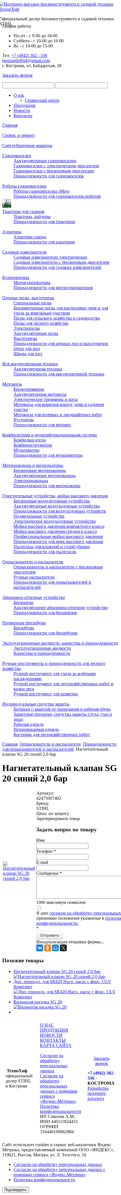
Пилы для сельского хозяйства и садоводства (57, 318)
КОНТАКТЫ (53, 1040)
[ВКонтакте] (39, 947)
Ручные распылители (34, 577)
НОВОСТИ (51, 1035)
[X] (63, 947)
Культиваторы (15, 277)
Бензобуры (24, 627)
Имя (40, 840)
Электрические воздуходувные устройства (55, 521)
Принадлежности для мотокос (42, 424)
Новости (22, 110)
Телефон (46, 851)
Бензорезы (23, 602)
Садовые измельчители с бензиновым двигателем (61, 262)
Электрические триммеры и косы (46, 399)
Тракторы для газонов (23, 211)
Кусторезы (24, 419)
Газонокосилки (16, 155)
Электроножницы (31, 480)
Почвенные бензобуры (24, 622)
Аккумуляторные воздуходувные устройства (57, 506)
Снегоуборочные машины (27, 145)
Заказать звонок (17, 75)
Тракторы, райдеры (32, 216)
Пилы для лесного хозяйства (41, 323)
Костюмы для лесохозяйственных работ (52, 734)
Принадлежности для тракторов (44, 221)
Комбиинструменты (33, 445)
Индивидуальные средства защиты (36, 704)
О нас (19, 95)
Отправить (49, 935)
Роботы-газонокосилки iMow (42, 191)
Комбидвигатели (30, 440)
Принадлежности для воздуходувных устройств (60, 511)
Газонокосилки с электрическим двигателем (56, 165)
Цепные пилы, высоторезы (28, 297)
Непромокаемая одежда (36, 729)
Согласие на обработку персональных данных (54, 1063)
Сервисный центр (42, 100)
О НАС (47, 1025)
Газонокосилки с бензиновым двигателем (54, 170)
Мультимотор (26, 450)
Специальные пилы (32, 302)
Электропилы (27, 328)
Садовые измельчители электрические (50, 257)
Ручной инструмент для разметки (46, 693)
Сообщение (49, 873)
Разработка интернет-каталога (98, 1093)
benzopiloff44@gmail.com (26, 60)
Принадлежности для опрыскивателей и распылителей (59, 747)
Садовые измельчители (24, 252)
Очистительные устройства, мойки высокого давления (55, 495)
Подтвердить (16, 1190)
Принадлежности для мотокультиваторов (53, 287)
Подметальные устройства (39, 516)
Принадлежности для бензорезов (45, 612)
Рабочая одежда (29, 724)
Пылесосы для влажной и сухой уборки (52, 546)
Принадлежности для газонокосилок (49, 175)
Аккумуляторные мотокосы (40, 394)
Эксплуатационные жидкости (42, 648)
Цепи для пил (27, 348)
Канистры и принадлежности (42, 653)
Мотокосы (12, 384)
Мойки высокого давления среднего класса (55, 531)
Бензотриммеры (29, 389)
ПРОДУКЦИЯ (54, 1030)
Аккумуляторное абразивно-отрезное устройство (61, 607)
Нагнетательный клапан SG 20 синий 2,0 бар (57, 971)
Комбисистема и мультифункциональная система (49, 434)
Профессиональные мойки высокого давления (58, 536)
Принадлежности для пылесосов (45, 551)
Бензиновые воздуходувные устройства (52, 500)
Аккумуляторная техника (38, 368)
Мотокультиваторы (32, 282)
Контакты (23, 115)
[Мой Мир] (55, 947)
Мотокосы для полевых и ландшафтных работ (58, 414)
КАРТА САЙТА (55, 1045)
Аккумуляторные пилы (36, 333)
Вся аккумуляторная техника (30, 363)
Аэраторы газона (30, 236)
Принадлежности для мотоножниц (47, 485)
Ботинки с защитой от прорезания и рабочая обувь (62, 709)
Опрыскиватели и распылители (32, 561)
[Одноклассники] (47, 947)
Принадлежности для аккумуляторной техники (59, 374)
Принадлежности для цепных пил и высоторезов (61, 343)
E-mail (42, 862)
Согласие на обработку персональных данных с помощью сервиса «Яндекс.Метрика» (58, 1088)
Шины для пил (28, 353)
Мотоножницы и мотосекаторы (32, 465)
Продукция (24, 105)
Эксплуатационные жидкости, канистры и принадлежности (60, 643)
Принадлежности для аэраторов (44, 242)
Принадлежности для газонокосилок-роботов (57, 196)
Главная (9, 125)
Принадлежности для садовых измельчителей (57, 267)
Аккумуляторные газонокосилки (45, 160)
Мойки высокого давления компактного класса (59, 526)
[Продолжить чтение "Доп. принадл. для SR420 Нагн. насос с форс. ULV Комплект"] (66, 996)
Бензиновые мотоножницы (40, 470)
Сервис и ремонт (18, 135)
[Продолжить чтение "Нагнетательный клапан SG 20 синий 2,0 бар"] (59, 976)
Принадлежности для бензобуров (45, 633)
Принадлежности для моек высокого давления (58, 541)
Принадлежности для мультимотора (48, 455)
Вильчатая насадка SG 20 (38, 1002)
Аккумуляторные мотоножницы (45, 475)
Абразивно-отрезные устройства (33, 597)
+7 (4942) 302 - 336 (29, 55)
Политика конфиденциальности (60, 1109)
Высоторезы (25, 338)
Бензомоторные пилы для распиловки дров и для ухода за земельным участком (61, 310)
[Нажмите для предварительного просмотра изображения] (19, 878)
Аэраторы (11, 231)
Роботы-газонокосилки (24, 186)
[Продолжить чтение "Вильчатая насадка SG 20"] (40, 1007)
